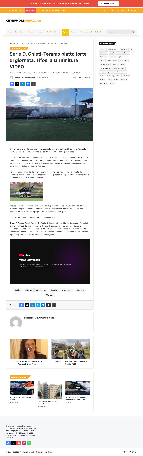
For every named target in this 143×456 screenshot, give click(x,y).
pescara (102, 72)
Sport (65, 32)
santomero (126, 76)
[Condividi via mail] (48, 305)
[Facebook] (12, 84)
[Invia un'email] (34, 77)
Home (10, 32)
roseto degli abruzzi (113, 76)
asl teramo (123, 49)
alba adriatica (112, 49)
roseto (102, 76)
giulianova (41, 290)
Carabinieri (103, 53)
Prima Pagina (20, 32)
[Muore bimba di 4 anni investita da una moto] (22, 388)
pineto (110, 72)
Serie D (81, 290)
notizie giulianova (105, 68)
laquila (54, 290)
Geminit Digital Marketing (46, 452)
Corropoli (103, 57)
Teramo (31, 32)
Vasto (111, 83)
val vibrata (103, 83)
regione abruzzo (120, 72)
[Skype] (38, 305)
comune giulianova (123, 53)
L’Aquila (57, 32)
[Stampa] (33, 84)
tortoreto (124, 79)
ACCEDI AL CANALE (108, 4)
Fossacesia (112, 57)
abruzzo (102, 49)
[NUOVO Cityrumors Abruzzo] (23, 20)
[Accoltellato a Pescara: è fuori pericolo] (50, 390)
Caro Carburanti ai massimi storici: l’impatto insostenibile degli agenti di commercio (66, 10)
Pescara (40, 32)
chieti (18, 290)
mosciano (115, 64)
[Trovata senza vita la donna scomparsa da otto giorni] (77, 388)
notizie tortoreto (119, 68)
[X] (17, 84)
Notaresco (67, 290)
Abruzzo (74, 32)
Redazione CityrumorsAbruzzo (24, 77)
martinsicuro (123, 60)
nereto (123, 64)
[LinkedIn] (22, 84)
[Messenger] (28, 84)
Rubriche (98, 32)
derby (29, 290)
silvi (109, 79)
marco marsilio (112, 60)
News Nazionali (86, 32)
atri (131, 49)
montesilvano (104, 64)
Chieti (49, 32)
